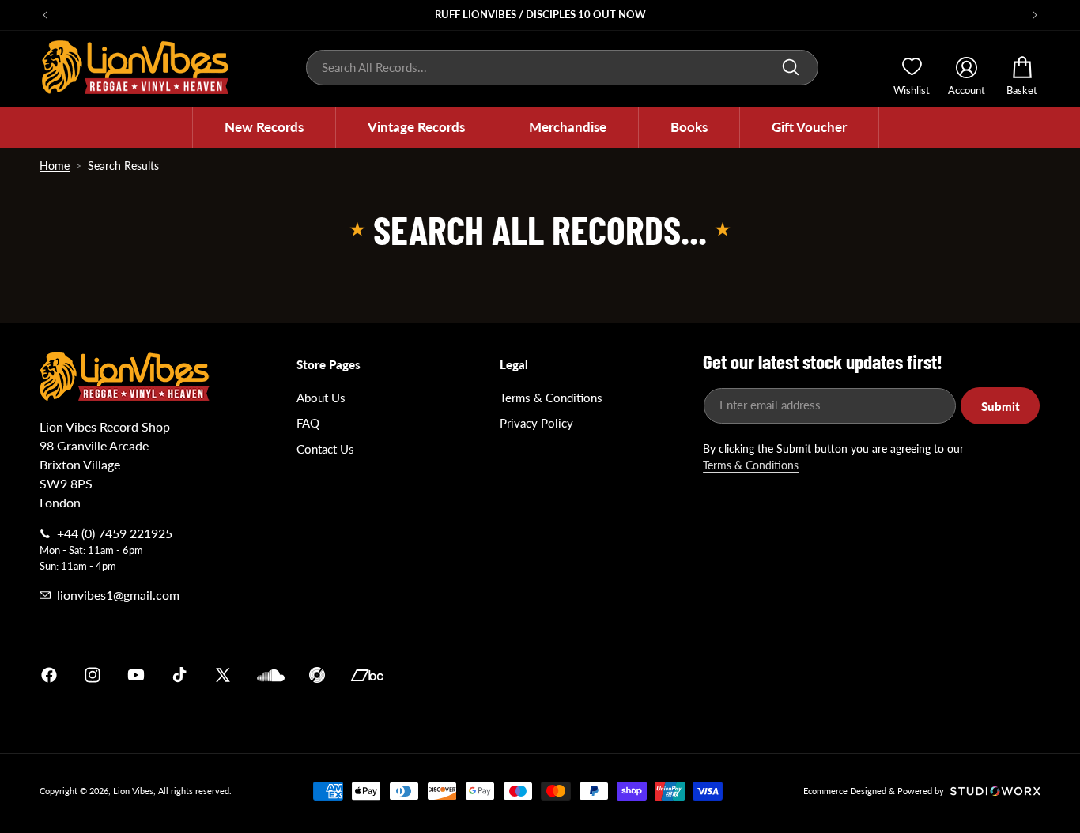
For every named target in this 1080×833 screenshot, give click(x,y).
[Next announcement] (1035, 15)
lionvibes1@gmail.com (118, 594)
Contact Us (325, 449)
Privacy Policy (536, 423)
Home (55, 165)
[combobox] (562, 67)
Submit (1000, 406)
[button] (264, 127)
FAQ (307, 423)
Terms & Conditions (551, 397)
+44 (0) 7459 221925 (114, 533)
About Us (321, 397)
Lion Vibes (133, 791)
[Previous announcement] (45, 15)
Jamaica (725, 675)
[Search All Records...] (790, 67)
